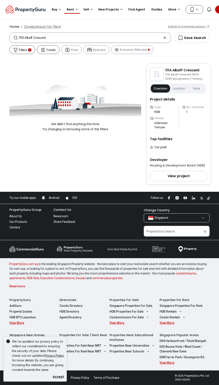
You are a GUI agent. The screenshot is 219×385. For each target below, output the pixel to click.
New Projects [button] (108, 9)
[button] (178, 176)
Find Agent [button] (136, 9)
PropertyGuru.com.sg (23, 264)
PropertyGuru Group (25, 210)
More (172, 9)
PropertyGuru (20, 300)
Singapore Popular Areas (179, 335)
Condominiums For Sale (127, 317)
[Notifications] (209, 9)
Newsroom (60, 216)
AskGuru (15, 305)
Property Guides (20, 311)
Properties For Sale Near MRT (80, 345)
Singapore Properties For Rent (181, 305)
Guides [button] (156, 9)
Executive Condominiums (57, 278)
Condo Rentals (170, 317)
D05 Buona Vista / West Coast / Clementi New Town (181, 349)
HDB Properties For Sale (127, 311)
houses (81, 278)
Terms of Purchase (106, 377)
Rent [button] (70, 9)
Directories (67, 300)
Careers (14, 227)
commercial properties (107, 278)
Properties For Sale (124, 300)
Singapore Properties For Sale (131, 305)
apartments (17, 278)
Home (14, 26)
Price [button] (196, 88)
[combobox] (90, 37)
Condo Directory (71, 305)
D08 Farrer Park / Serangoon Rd (182, 357)
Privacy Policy (54, 355)
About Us (15, 216)
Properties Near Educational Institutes (131, 337)
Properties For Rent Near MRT (80, 351)
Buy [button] (54, 9)
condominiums (186, 273)
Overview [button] (160, 88)
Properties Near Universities (129, 345)
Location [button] (179, 88)
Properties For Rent (174, 300)
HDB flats (33, 278)
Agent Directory (70, 317)
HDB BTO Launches (22, 317)
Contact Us (62, 210)
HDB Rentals (168, 311)
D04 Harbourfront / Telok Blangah (183, 341)
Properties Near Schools (127, 351)
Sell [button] (86, 9)
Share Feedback (64, 221)
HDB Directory (69, 311)
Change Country (157, 210)
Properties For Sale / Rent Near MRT (83, 337)
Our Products (18, 221)
